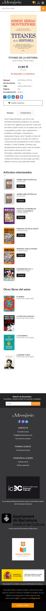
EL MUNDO (20, 297)
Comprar (21, 186)
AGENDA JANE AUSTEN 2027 (27, 180)
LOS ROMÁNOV (22, 336)
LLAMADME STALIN (23, 355)
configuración (34, 598)
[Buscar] (43, 8)
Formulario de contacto (23, 438)
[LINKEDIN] (26, 421)
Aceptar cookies (23, 605)
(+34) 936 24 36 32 (23, 432)
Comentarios (25, 113)
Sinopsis (10, 113)
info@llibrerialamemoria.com (23, 435)
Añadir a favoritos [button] (17, 103)
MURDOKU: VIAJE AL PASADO (27, 249)
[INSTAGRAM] (23, 421)
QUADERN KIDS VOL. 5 (25, 269)
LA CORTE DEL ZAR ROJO (25, 316)
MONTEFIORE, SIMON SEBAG (23, 60)
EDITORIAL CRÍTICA (25, 80)
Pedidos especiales (23, 465)
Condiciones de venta (23, 450)
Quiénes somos (23, 462)
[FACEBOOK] (19, 421)
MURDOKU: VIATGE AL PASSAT (28, 229)
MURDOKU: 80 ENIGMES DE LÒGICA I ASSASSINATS (26, 210)
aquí (17, 598)
